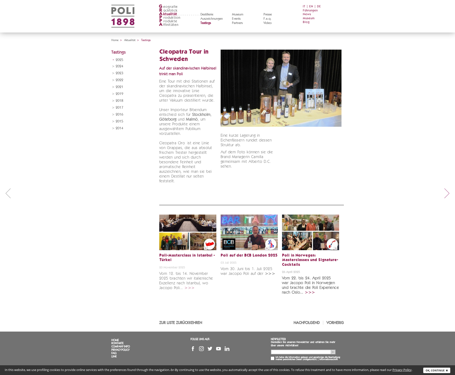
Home (114, 40)
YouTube (218, 348)
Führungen (310, 10)
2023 (119, 73)
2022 (119, 80)
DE (319, 6)
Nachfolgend (307, 323)
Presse (268, 14)
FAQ (113, 353)
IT (304, 6)
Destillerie (206, 14)
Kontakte (117, 343)
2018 (119, 101)
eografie (168, 7)
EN (311, 6)
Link (114, 356)
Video (268, 23)
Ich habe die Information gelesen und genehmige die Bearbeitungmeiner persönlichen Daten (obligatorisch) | (308, 358)
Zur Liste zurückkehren (180, 323)
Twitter (210, 348)
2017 (119, 107)
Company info (120, 346)
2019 (119, 94)
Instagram (201, 348)
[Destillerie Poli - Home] (122, 31)
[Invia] (333, 352)
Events (236, 18)
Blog (306, 22)
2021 (119, 87)
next (447, 193)
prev (8, 193)
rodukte (168, 21)
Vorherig (335, 323)
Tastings (205, 23)
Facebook (193, 348)
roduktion (169, 17)
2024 (119, 66)
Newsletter (278, 339)
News (307, 14)
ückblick (168, 10)
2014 (119, 128)
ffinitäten (169, 25)
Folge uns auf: (200, 339)
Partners (237, 23)
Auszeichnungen (211, 18)
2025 (119, 60)
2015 (119, 121)
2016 (119, 114)
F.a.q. (268, 18)
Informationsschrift (328, 359)
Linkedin (227, 348)
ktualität (168, 14)
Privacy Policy (120, 349)
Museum (237, 14)
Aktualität (130, 40)
